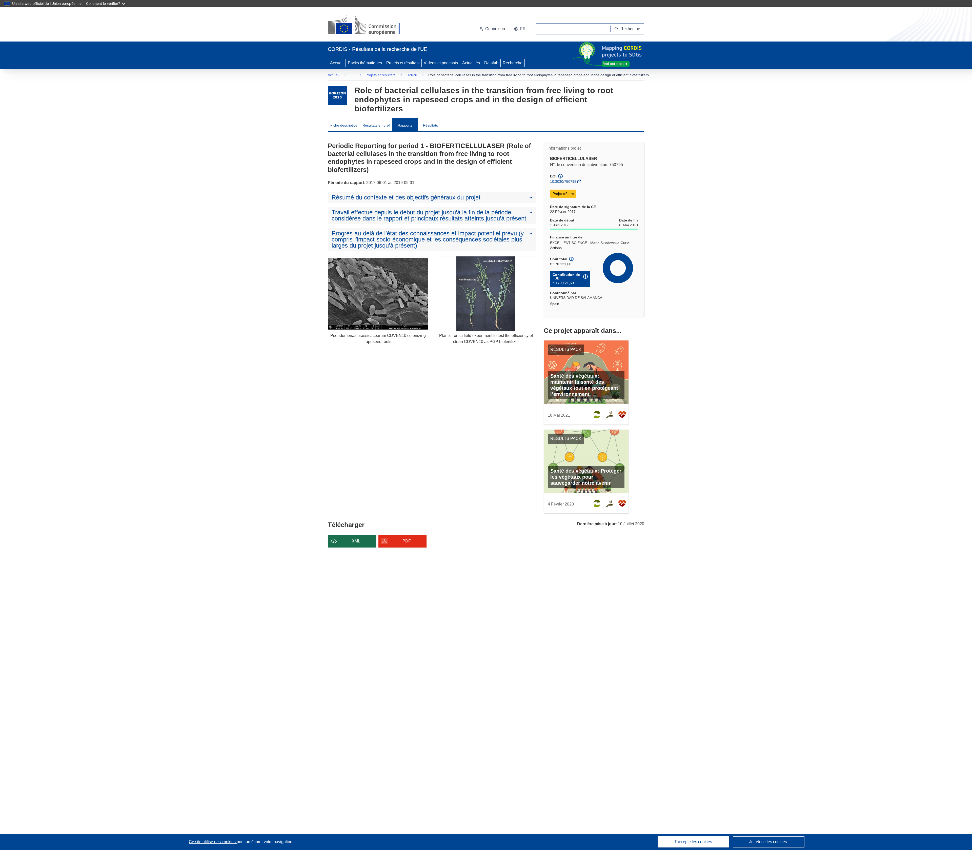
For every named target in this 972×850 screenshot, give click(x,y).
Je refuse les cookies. (768, 842)
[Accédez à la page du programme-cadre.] (337, 95)
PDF (406, 541)
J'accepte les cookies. (693, 842)
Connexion (495, 29)
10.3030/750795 (563, 181)
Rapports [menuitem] (405, 125)
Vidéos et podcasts (441, 63)
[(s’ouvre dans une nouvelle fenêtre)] (369, 25)
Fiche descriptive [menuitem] (343, 125)
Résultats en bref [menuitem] (376, 125)
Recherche (512, 63)
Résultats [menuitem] (430, 125)
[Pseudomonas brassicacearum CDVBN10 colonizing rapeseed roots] (378, 293)
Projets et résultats (402, 63)
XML (356, 541)
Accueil (336, 63)
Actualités (471, 63)
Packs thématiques (365, 63)
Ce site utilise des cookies (213, 842)
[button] (520, 28)
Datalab (491, 63)
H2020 (412, 75)
